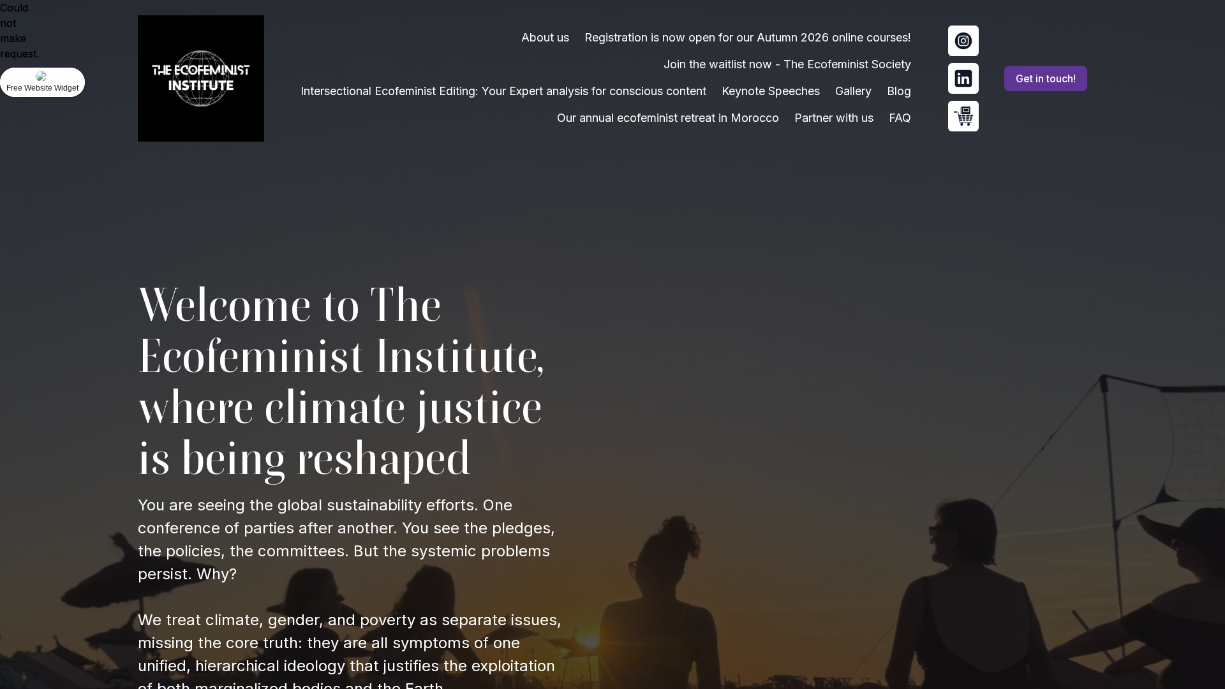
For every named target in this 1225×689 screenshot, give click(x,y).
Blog (899, 91)
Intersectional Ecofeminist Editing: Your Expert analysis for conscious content (503, 91)
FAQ (900, 117)
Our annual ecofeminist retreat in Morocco (668, 117)
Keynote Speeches (771, 91)
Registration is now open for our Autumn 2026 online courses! (747, 37)
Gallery (853, 91)
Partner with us (833, 117)
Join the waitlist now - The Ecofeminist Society (787, 64)
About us (545, 37)
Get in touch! (1046, 78)
